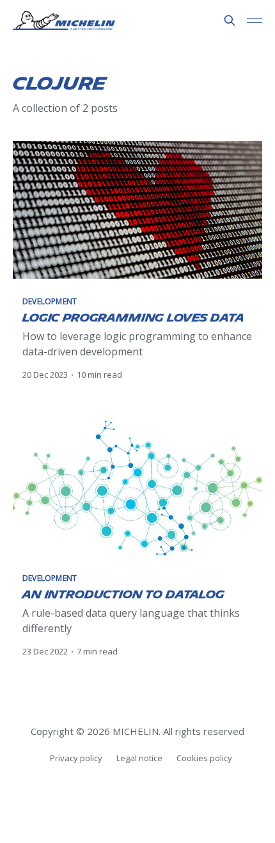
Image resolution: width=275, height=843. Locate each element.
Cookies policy (204, 758)
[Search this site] (229, 20)
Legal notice (139, 758)
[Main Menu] (254, 20)
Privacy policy (76, 758)
